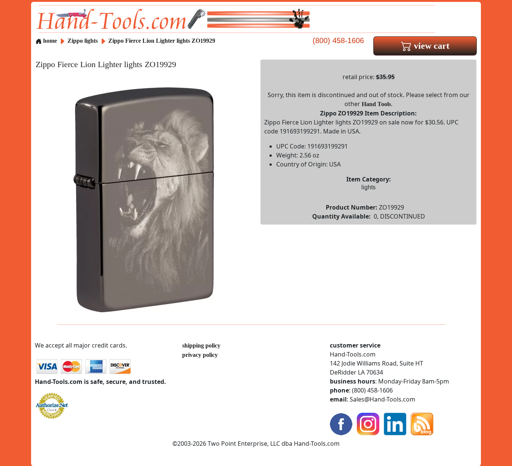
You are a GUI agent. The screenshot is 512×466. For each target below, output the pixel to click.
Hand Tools (376, 104)
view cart (430, 46)
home (49, 40)
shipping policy (201, 345)
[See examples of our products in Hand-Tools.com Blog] (422, 423)
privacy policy (200, 355)
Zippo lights (82, 40)
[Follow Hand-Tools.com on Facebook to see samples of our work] (341, 423)
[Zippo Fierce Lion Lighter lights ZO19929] (143, 199)
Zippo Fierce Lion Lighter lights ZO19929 (161, 40)
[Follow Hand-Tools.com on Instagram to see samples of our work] (368, 423)
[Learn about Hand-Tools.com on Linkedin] (395, 423)
